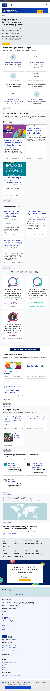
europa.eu (13, 639)
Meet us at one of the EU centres (10, 651)
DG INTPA (24, 603)
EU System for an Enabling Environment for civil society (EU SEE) (17, 420)
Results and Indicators (12, 480)
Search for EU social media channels (11, 657)
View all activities (7, 268)
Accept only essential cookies (23, 687)
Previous (5, 108)
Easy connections (13, 81)
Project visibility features (36, 62)
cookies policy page (25, 682)
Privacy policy (5, 664)
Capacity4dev (10, 10)
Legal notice (5, 665)
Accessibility (5, 669)
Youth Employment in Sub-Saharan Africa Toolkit (38, 465)
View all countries (7, 522)
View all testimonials (25, 346)
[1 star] (3, 594)
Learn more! (6, 43)
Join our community (25, 579)
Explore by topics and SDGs (10, 533)
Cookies (4, 667)
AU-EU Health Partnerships (18, 436)
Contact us (5, 611)
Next (10, 108)
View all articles (7, 202)
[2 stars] (4, 594)
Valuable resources (13, 99)
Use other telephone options (9, 647)
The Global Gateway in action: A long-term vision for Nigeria (35, 130)
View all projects (7, 451)
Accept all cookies (10, 687)
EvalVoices (12, 251)
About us (4, 623)
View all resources (7, 494)
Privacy (4, 629)
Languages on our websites (9, 662)
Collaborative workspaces (13, 62)
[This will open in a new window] (7, 5)
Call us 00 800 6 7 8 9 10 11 (9, 645)
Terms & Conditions (7, 631)
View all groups (7, 406)
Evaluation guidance (12, 464)
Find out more (6, 109)
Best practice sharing (36, 99)
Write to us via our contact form (10, 649)
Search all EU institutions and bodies (11, 675)
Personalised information (36, 81)
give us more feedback (20, 594)
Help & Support (6, 625)
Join (41, 11)
